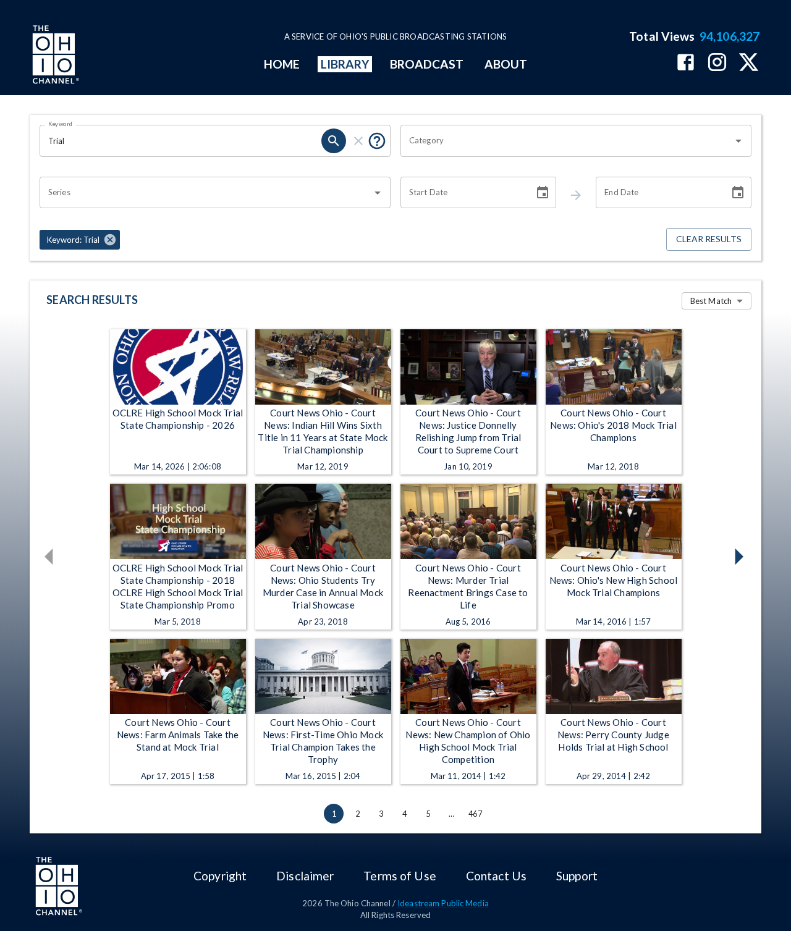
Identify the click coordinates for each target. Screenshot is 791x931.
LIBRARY (345, 64)
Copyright (220, 876)
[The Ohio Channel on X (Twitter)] (748, 63)
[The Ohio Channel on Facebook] (685, 63)
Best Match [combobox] (711, 301)
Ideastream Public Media (443, 903)
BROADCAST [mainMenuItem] (427, 64)
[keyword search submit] (333, 140)
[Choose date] (542, 192)
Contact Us (496, 876)
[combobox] (566, 140)
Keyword (60, 123)
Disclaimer (305, 876)
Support (577, 876)
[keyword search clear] (358, 140)
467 (475, 814)
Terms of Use (399, 876)
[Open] (738, 141)
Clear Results (709, 239)
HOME (282, 64)
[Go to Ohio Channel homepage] (54, 56)
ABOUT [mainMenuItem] (505, 64)
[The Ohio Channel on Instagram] (717, 63)
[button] (80, 240)
